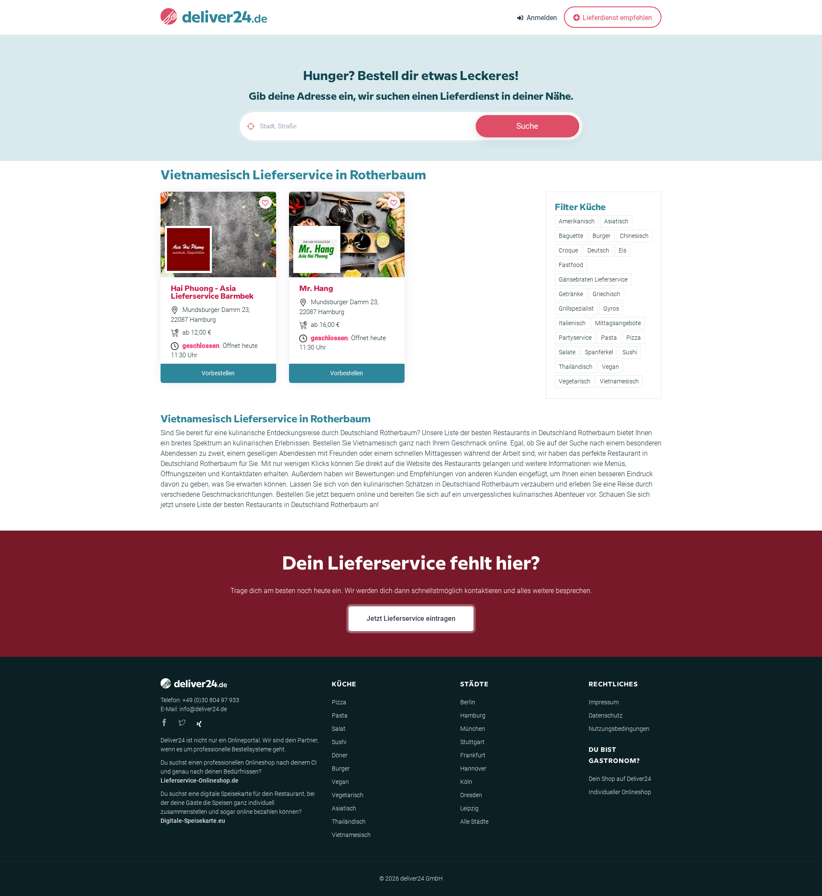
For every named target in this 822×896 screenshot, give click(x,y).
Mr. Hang (316, 287)
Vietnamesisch (619, 381)
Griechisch (606, 294)
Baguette (571, 235)
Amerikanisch (577, 221)
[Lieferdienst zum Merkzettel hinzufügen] (265, 202)
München (472, 728)
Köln (466, 781)
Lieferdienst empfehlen (616, 18)
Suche (527, 126)
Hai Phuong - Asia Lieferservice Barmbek (212, 291)
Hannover (473, 768)
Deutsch (598, 250)
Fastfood (571, 264)
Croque (568, 250)
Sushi (629, 352)
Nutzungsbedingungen (619, 728)
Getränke (571, 294)
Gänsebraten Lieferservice (593, 279)
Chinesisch (634, 235)
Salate (567, 352)
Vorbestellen (218, 373)
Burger (602, 235)
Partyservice (575, 337)
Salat (338, 728)
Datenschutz (605, 715)
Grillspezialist (576, 308)
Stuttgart (472, 742)
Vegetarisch (574, 381)
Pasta (609, 337)
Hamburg (472, 715)
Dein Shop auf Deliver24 (620, 778)
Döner (340, 755)
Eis (622, 250)
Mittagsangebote (618, 323)
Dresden (471, 795)
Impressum (604, 702)
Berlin (467, 702)
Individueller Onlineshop (620, 792)
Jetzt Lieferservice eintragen (411, 618)
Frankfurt (472, 755)
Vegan (610, 366)
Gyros (611, 308)
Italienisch (572, 323)
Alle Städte (474, 821)
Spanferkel (599, 352)
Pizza (633, 337)
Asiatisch (616, 221)
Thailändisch (576, 366)
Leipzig (469, 808)
